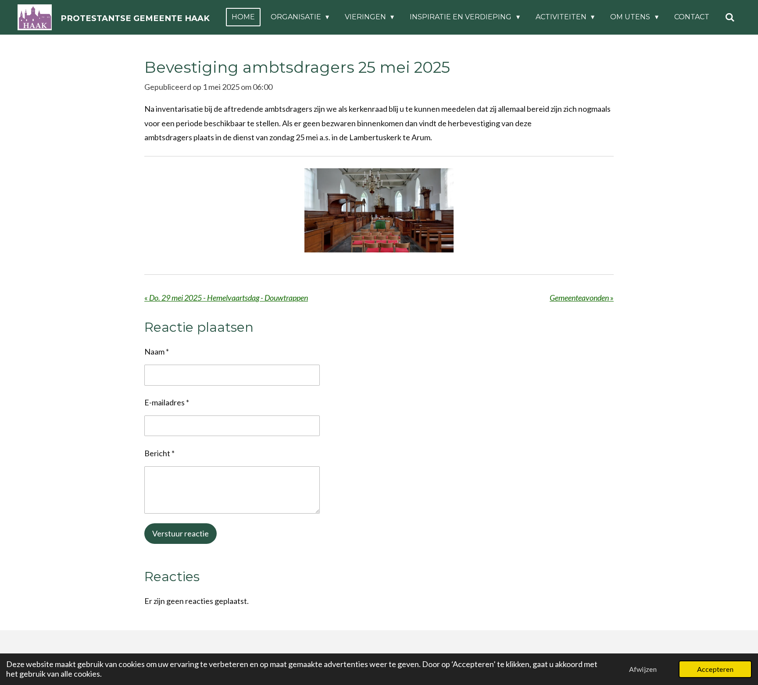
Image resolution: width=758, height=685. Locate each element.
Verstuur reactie (180, 533)
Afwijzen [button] (643, 669)
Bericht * (159, 453)
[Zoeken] (729, 17)
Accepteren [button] (715, 669)
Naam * (156, 351)
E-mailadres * (166, 402)
